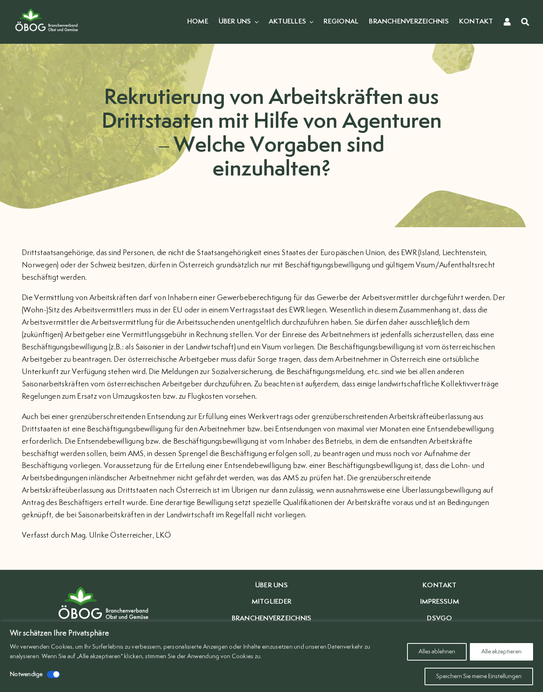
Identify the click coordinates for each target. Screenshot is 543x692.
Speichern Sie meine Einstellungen (479, 676)
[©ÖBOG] (46, 8)
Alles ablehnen (437, 652)
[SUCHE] (525, 22)
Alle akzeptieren (501, 652)
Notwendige (26, 674)
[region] (271, 657)
